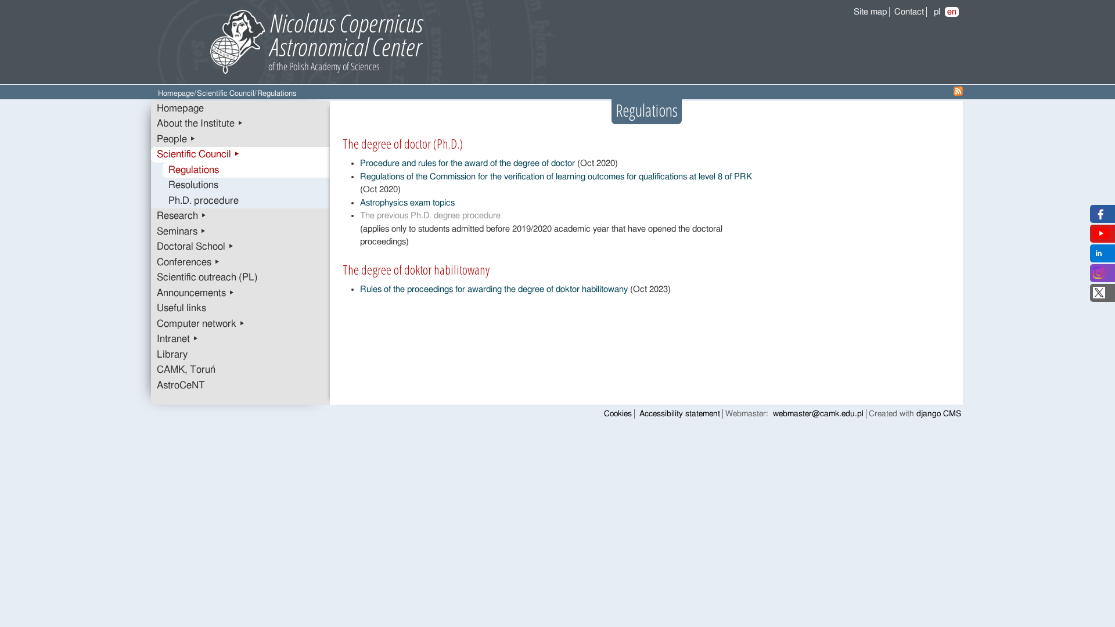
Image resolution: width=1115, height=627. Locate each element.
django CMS (938, 414)
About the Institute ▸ (200, 123)
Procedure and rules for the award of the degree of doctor (467, 163)
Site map (870, 12)
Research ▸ (182, 216)
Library (172, 354)
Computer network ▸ (201, 324)
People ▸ (176, 139)
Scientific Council (225, 94)
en (951, 12)
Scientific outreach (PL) (207, 277)
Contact (909, 12)
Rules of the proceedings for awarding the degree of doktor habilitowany (494, 289)
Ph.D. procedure (203, 201)
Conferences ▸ (188, 262)
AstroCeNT (181, 385)
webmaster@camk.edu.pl (818, 414)
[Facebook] (1099, 216)
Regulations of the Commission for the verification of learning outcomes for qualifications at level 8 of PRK (556, 176)
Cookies (618, 414)
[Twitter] (1099, 295)
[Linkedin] (1099, 256)
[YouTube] (1101, 236)
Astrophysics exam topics (407, 203)
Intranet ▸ (178, 339)
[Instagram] (1099, 276)
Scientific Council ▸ (198, 154)
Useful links (181, 308)
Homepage (176, 94)
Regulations (193, 170)
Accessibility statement (679, 414)
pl (937, 12)
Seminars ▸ (181, 231)
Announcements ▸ (196, 293)
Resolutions (193, 185)
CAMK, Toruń (186, 369)
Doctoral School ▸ (195, 246)
